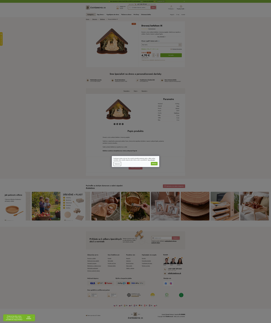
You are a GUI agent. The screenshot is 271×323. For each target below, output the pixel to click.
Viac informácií (151, 160)
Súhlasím (154, 163)
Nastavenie (117, 164)
